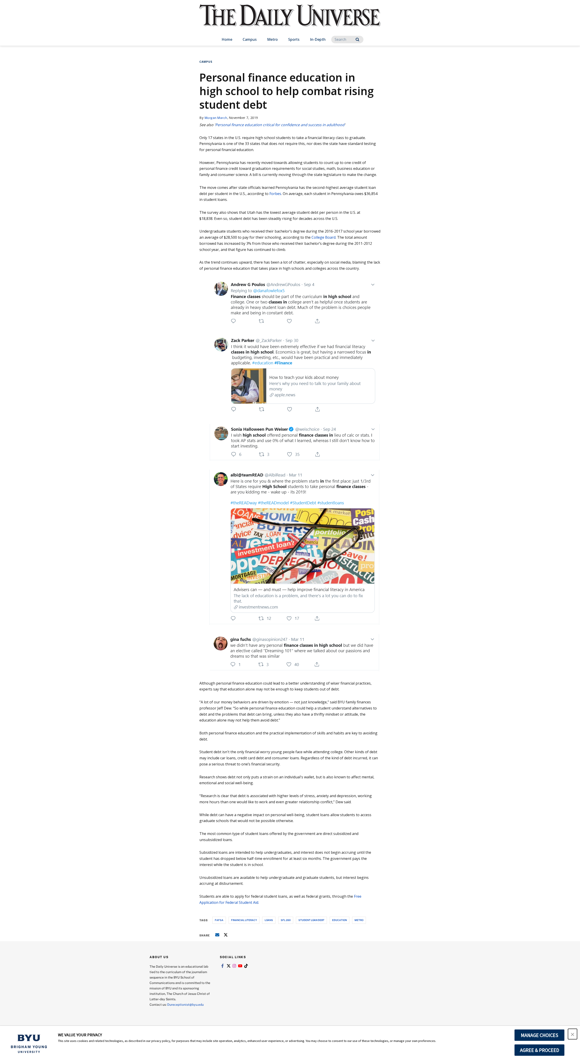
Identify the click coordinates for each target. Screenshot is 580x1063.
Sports (294, 39)
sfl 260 (286, 920)
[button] (572, 1034)
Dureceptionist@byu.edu (185, 1004)
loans (269, 920)
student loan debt (311, 920)
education (339, 920)
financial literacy (244, 920)
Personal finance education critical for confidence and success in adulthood (279, 124)
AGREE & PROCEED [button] (539, 1050)
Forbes (275, 193)
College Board (324, 237)
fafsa (219, 920)
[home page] (290, 20)
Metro (272, 39)
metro (359, 920)
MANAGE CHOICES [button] (539, 1035)
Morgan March (216, 118)
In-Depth (318, 39)
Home (227, 39)
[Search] (357, 39)
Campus (250, 39)
